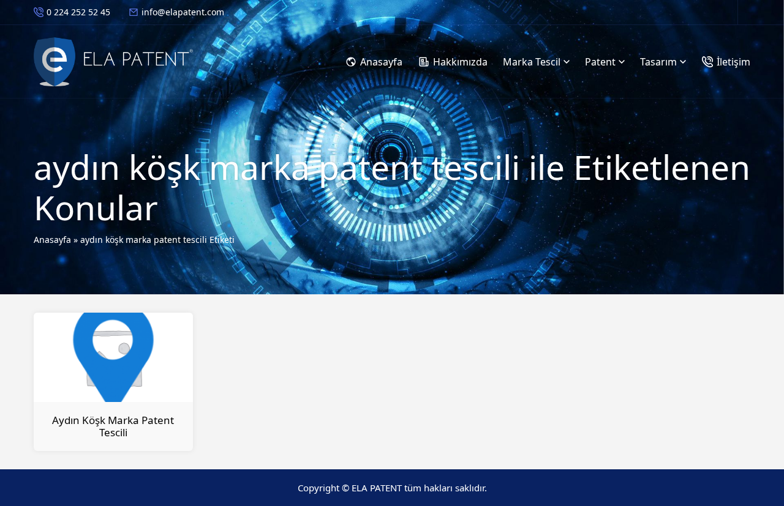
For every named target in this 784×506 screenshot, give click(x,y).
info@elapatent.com (182, 12)
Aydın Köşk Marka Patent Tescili (113, 426)
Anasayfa (52, 239)
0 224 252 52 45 (78, 12)
